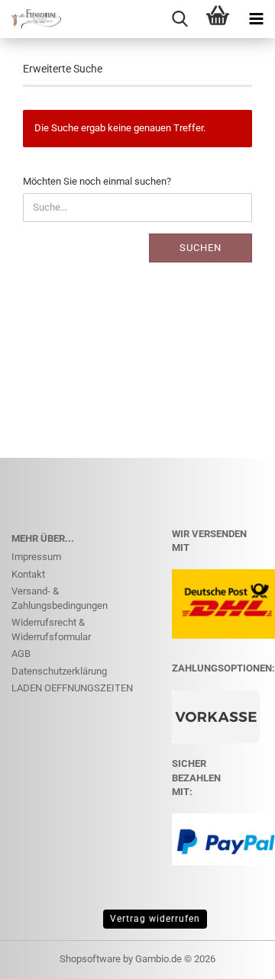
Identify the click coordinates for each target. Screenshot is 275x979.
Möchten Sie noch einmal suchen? (97, 181)
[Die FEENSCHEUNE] (30, 19)
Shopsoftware (90, 959)
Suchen (201, 247)
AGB (21, 653)
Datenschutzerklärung (59, 671)
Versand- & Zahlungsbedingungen (59, 598)
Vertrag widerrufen (155, 918)
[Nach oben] (233, 956)
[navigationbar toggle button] (256, 19)
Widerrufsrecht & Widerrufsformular (51, 629)
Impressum (36, 556)
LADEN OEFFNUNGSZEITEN (72, 688)
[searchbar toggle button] (179, 19)
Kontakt (28, 574)
